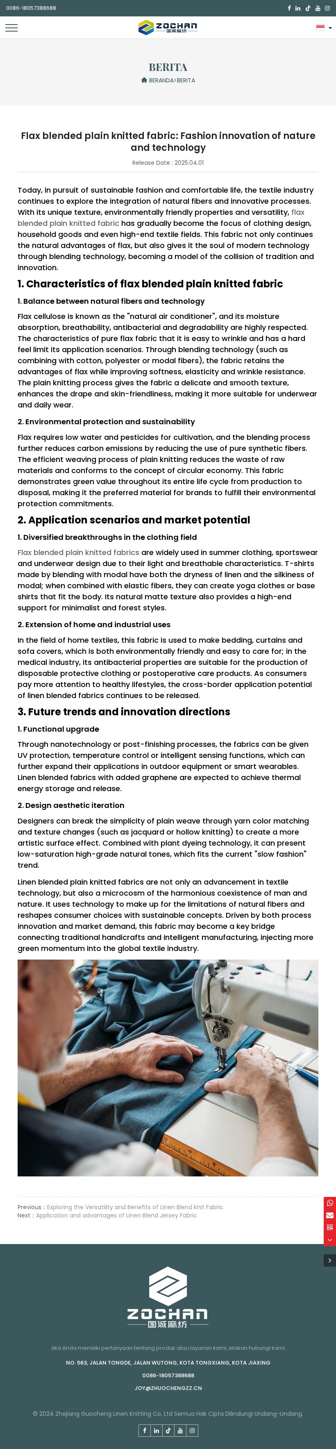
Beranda (161, 80)
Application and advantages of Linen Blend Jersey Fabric (116, 1215)
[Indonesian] (323, 28)
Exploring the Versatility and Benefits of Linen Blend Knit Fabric (135, 1207)
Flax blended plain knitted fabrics (78, 552)
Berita (186, 80)
